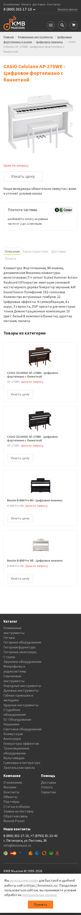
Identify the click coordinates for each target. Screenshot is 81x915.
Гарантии (48, 792)
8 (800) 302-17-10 (17, 9)
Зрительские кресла (19, 767)
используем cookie (24, 880)
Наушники (11, 724)
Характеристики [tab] (35, 251)
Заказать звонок (67, 9)
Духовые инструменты (20, 690)
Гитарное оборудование (22, 642)
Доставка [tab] (58, 251)
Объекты (10, 797)
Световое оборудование (22, 729)
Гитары (9, 637)
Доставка (38, 4)
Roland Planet (14, 821)
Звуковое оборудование (22, 661)
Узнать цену (23, 176)
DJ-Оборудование (17, 719)
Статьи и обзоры (16, 806)
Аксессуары (12, 738)
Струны (9, 657)
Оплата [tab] (10, 258)
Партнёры (11, 801)
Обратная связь (15, 816)
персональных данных (39, 895)
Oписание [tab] (12, 251)
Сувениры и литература (21, 762)
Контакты (53, 4)
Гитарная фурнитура (19, 647)
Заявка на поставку (18, 811)
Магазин (9, 787)
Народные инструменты (22, 685)
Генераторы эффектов (21, 743)
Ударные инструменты (20, 705)
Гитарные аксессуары (20, 652)
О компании (11, 4)
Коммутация (13, 734)
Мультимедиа (13, 758)
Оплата (26, 4)
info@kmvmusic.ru (17, 845)
